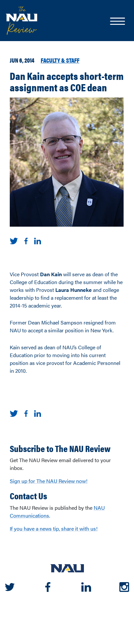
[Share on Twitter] (14, 240)
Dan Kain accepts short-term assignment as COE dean (67, 81)
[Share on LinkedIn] (37, 240)
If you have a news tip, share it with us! (54, 528)
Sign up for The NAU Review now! (48, 481)
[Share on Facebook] (26, 240)
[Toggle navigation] (117, 21)
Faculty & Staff (60, 60)
